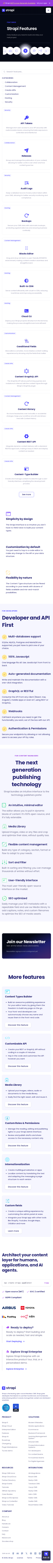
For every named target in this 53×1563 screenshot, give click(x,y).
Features (5, 1433)
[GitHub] (13, 1553)
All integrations (34, 1473)
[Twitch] (22, 1553)
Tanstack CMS (34, 1484)
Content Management (15, 86)
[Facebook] (31, 1553)
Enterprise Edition (9, 1430)
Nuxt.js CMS (32, 1491)
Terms (29, 1558)
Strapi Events (7, 1484)
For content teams (35, 1454)
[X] (26, 1553)
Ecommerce (33, 1430)
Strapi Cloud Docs (9, 1477)
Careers (5, 1527)
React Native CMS (35, 1505)
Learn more (13, 1231)
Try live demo (7, 1451)
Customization (12, 94)
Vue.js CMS (32, 1487)
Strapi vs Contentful (9, 1501)
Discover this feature (18, 1025)
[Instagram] (40, 1553)
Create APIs (10, 90)
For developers (34, 1451)
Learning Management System (37, 1437)
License (20, 1558)
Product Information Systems (36, 1446)
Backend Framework (36, 1433)
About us (5, 1517)
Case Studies (7, 1494)
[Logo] (8, 10)
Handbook (6, 1524)
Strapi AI (5, 1437)
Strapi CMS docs (8, 1473)
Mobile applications (36, 1426)
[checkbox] (3, 82)
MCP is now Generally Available (22, 3)
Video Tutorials (8, 1505)
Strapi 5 (5, 1423)
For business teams (36, 1458)
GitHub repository (9, 1491)
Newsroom (6, 1538)
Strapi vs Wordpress (10, 1498)
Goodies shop (7, 1541)
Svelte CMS (32, 1501)
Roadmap (6, 1440)
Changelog (6, 1444)
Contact (5, 1531)
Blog (4, 1520)
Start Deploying (14, 1341)
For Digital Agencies (36, 1461)
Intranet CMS (33, 1442)
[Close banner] (49, 3)
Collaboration (11, 82)
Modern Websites (35, 1423)
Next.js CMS (32, 1480)
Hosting (8, 98)
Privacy (39, 1558)
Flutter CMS (32, 1498)
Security (8, 102)
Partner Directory (9, 1480)
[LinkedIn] (35, 1553)
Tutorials (5, 1487)
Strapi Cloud (7, 1426)
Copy (46, 1283)
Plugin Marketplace (9, 1447)
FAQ (3, 1534)
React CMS (32, 1477)
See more (26, 494)
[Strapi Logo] (9, 1388)
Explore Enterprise (15, 1369)
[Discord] (17, 1553)
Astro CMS (32, 1494)
